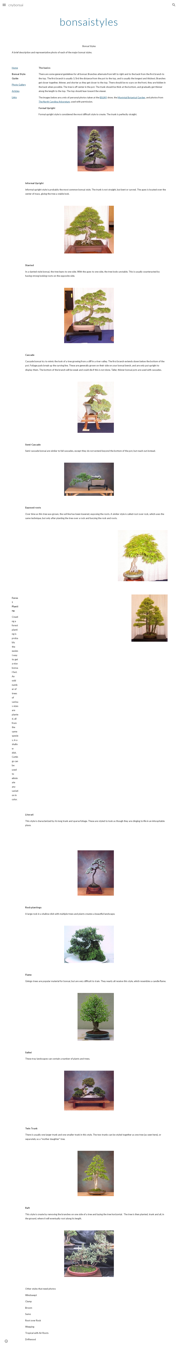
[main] (89, 22)
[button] (4, 5)
